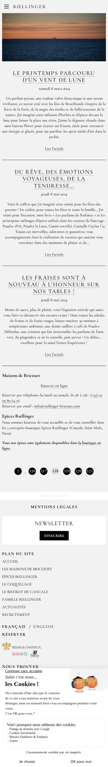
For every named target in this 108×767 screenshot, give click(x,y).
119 (67, 471)
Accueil (10, 561)
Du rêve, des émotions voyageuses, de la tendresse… (54, 178)
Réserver (14, 634)
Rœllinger (29, 6)
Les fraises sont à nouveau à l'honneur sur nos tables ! (54, 284)
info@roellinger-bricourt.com (57, 406)
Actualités (13, 607)
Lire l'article (54, 148)
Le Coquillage (17, 584)
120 (78, 471)
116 (32, 471)
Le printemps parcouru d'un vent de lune (54, 76)
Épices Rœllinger (19, 576)
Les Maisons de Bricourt (27, 569)
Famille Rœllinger (21, 599)
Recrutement (16, 614)
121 (90, 471)
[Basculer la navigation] (6, 6)
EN (58, 8)
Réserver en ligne (54, 385)
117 (44, 471)
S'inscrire (54, 535)
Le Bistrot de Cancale (25, 591)
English (43, 626)
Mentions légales (54, 506)
